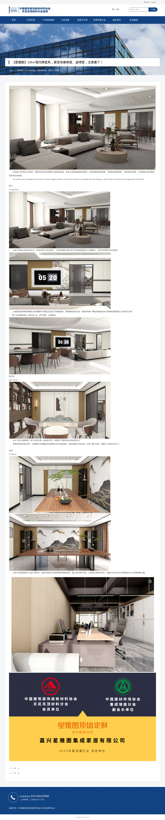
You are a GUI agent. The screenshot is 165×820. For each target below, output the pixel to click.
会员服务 (134, 20)
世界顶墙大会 (99, 20)
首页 (14, 20)
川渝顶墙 (65, 20)
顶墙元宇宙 (82, 20)
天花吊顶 (31, 20)
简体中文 (147, 2)
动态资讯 (117, 20)
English (153, 2)
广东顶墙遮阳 (48, 20)
